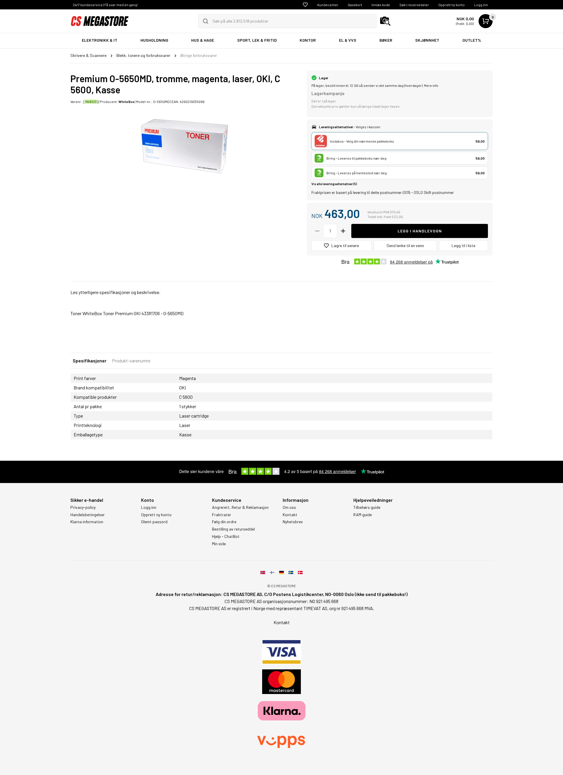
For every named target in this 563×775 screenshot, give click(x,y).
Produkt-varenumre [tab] (131, 360)
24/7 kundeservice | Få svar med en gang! (105, 5)
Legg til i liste (463, 245)
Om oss (289, 507)
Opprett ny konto (451, 5)
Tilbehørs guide (366, 507)
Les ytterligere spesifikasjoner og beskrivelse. (115, 292)
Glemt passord (154, 521)
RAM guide (362, 514)
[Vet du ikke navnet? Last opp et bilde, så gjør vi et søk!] (385, 21)
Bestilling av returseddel (233, 529)
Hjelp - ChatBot (226, 536)
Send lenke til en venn (405, 245)
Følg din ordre (224, 521)
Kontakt (290, 514)
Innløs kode (381, 5)
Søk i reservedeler (414, 5)
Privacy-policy (83, 507)
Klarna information (86, 521)
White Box (126, 101)
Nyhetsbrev (293, 521)
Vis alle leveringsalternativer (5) (334, 184)
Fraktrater (221, 514)
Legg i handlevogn (420, 230)
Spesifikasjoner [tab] (89, 360)
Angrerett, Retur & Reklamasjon (240, 507)
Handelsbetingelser (87, 514)
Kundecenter (327, 5)
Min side (219, 543)
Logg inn (481, 5)
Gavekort (355, 5)
